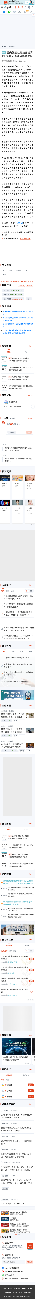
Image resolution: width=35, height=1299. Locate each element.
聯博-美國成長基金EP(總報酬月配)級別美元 (14, 990)
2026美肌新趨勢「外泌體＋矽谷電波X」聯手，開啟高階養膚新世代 (17, 509)
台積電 (9, 1090)
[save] (25, 11)
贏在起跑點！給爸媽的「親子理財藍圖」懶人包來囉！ (17, 281)
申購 (31, 959)
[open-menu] (2, 7)
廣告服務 (8, 1292)
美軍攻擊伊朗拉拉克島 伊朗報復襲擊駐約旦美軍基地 (17, 484)
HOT (10, 358)
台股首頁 (21, 285)
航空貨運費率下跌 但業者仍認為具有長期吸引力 (18, 459)
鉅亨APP (11, 1288)
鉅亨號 (17, 1288)
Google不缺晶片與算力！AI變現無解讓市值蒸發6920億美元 (5, 509)
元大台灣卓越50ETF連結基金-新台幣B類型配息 (14, 968)
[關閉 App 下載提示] (2, 2)
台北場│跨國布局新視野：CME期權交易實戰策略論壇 (19, 359)
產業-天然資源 (12, 984)
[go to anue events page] (25, 7)
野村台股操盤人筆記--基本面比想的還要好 (5, 484)
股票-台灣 (11, 973)
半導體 (9, 1096)
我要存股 (29, 285)
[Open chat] (31, 12)
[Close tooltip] (29, 16)
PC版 (4, 1288)
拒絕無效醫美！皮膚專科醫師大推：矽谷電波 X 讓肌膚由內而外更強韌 (29, 484)
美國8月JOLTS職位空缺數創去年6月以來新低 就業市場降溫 (18, 449)
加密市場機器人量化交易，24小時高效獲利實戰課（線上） (21, 368)
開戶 (31, 992)
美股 (5, 47)
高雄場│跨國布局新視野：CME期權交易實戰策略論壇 (19, 378)
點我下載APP (25, 238)
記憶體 (9, 1085)
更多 (27, 299)
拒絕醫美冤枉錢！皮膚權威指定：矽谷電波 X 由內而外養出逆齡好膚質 (29, 509)
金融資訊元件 (17, 1292)
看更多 (31, 346)
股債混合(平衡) (12, 962)
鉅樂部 (24, 1288)
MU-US (20, 222)
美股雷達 (12, 47)
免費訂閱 (30, 1262)
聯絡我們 (27, 1292)
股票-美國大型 (12, 995)
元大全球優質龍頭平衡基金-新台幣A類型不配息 (14, 957)
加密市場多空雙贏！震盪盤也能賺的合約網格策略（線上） (20, 387)
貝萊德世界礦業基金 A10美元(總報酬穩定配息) (14, 979)
